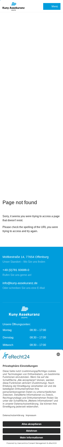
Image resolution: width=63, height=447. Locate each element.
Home (6, 187)
